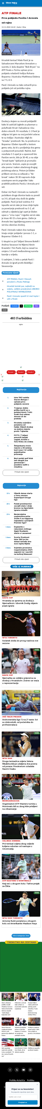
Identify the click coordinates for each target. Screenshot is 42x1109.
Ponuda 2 (21, 372)
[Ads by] (8, 116)
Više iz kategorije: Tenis (21, 936)
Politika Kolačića (17, 1080)
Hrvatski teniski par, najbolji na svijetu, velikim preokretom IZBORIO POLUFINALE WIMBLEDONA (23, 289)
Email (4, 310)
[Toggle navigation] (3, 3)
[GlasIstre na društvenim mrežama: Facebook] (11, 1070)
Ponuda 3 (31, 372)
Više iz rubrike (21, 566)
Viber (36, 306)
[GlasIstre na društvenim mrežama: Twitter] (18, 1070)
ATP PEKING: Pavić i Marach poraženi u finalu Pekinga (19, 280)
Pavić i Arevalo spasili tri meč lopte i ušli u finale (23, 297)
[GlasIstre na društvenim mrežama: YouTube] (24, 1070)
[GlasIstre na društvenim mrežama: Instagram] (31, 1070)
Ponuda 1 (11, 372)
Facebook (14, 306)
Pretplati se (22, 1102)
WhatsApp (28, 306)
